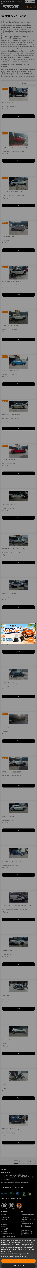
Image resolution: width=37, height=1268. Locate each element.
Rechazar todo (18, 1266)
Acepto (18, 1261)
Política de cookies (7, 1256)
